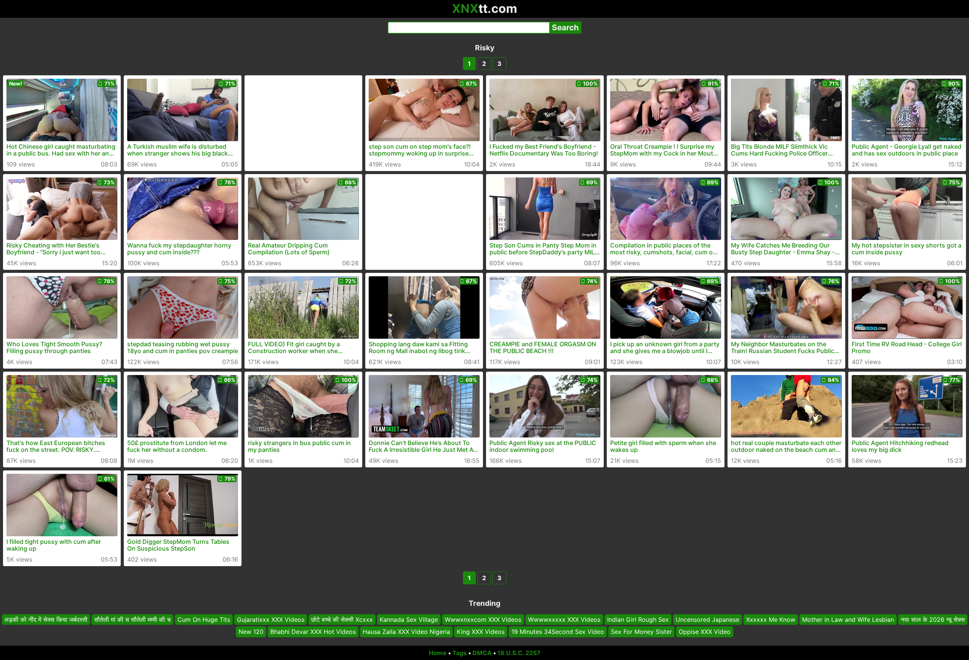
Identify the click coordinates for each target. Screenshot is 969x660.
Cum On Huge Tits (204, 619)
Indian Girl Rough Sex (638, 619)
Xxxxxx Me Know (770, 619)
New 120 (250, 631)
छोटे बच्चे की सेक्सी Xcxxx (342, 619)
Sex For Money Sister (641, 631)
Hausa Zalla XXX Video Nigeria (406, 631)
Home (438, 652)
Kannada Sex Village (409, 619)
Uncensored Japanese (707, 619)
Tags (459, 652)
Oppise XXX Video (705, 631)
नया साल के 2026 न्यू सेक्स (933, 619)
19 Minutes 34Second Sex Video (557, 631)
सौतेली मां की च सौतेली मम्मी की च (132, 619)
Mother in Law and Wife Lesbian (848, 619)
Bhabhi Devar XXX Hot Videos (313, 631)
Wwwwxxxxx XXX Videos (564, 619)
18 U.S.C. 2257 (519, 652)
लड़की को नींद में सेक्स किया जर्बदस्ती (46, 619)
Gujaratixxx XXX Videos (270, 619)
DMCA (482, 652)
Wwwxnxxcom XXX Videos (483, 619)
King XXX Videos (481, 631)
